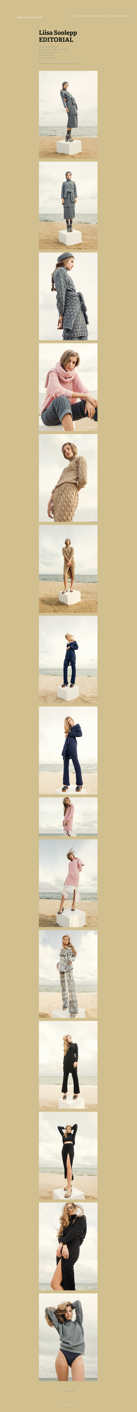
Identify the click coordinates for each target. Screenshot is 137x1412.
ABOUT (72, 16)
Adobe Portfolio (72, 1405)
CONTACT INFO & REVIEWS (120, 16)
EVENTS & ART (83, 16)
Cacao (105, 16)
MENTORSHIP (95, 16)
